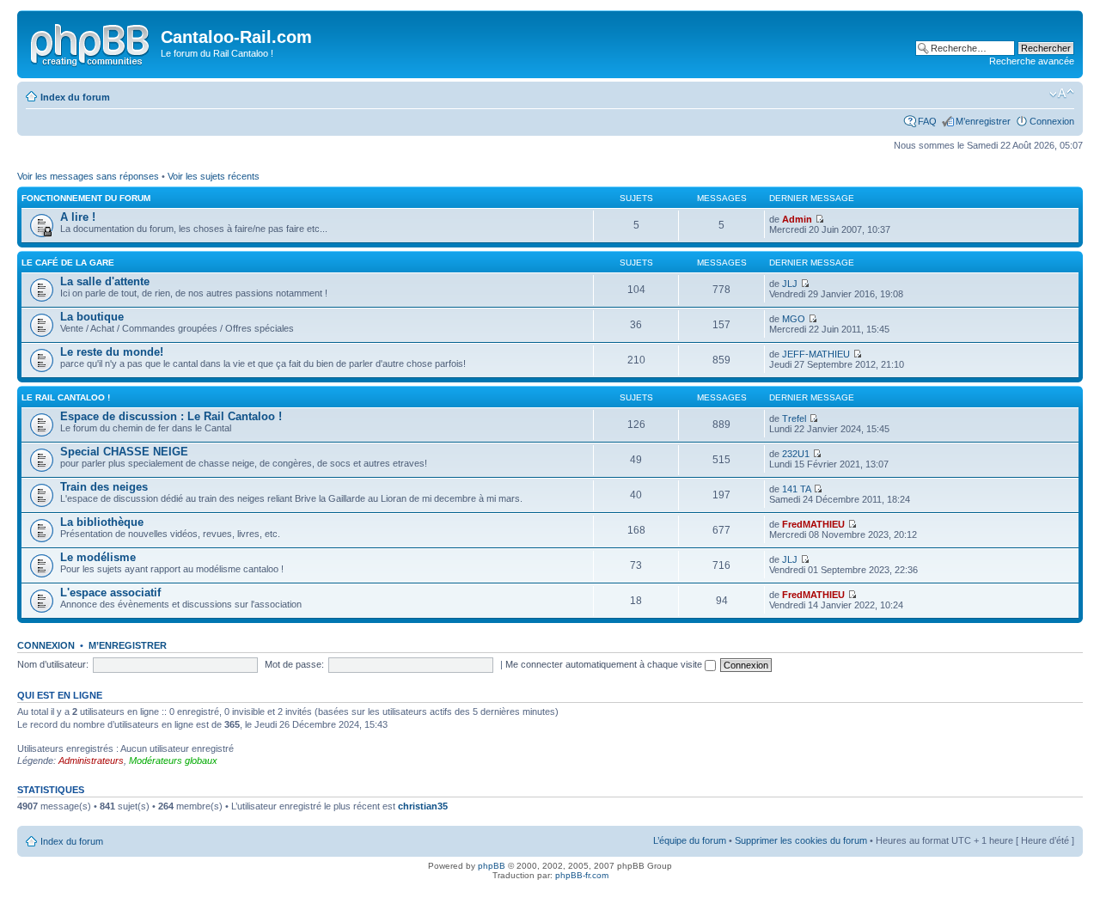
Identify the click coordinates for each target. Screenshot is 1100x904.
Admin (797, 219)
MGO (793, 319)
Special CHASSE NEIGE (124, 451)
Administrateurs (91, 760)
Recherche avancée (1031, 61)
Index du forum (75, 97)
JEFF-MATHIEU (816, 354)
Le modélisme (98, 557)
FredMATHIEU (813, 524)
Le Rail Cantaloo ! (65, 397)
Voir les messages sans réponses (88, 176)
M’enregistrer (983, 121)
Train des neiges (104, 486)
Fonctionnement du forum (85, 198)
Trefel (794, 418)
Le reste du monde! (111, 351)
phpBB (491, 865)
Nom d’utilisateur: (53, 664)
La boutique (92, 316)
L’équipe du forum (689, 840)
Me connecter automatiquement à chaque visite (605, 664)
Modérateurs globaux (173, 760)
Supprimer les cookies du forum (801, 840)
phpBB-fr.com (581, 875)
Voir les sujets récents (214, 176)
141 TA (796, 489)
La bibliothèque (102, 522)
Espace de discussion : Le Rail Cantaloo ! (171, 416)
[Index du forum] (91, 42)
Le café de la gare (67, 262)
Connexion (1052, 121)
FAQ (927, 121)
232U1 (796, 454)
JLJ (790, 283)
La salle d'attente (105, 281)
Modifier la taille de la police (1061, 93)
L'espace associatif (110, 592)
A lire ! (77, 217)
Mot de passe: (294, 664)
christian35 (423, 806)
